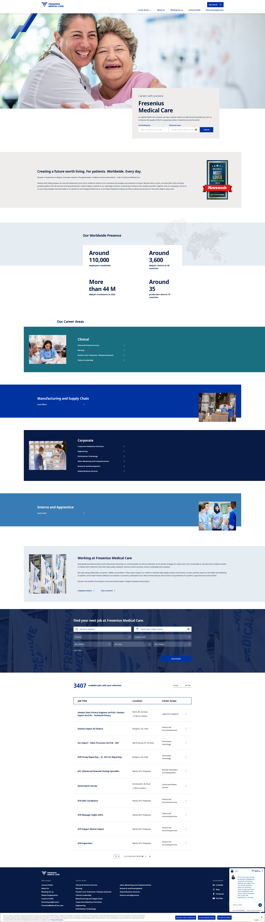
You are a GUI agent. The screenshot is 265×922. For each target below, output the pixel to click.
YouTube (219, 898)
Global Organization (49, 895)
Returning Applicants (215, 10)
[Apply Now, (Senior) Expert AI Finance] (186, 730)
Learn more (42, 513)
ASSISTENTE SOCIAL (87, 786)
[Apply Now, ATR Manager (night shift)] (186, 816)
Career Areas (143, 10)
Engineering (82, 451)
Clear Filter (77, 650)
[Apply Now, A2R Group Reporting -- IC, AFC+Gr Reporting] (186, 758)
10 (142, 856)
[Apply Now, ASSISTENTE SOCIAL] (186, 787)
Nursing (81, 350)
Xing (217, 889)
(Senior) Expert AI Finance (90, 728)
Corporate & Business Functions (91, 446)
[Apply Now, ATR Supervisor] (186, 844)
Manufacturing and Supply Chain (89, 899)
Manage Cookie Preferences (185, 917)
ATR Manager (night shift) (90, 814)
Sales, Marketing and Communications (93, 461)
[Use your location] (196, 130)
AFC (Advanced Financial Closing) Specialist (98, 771)
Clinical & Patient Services (88, 345)
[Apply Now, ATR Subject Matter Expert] (186, 830)
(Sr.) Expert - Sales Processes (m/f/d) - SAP (98, 742)
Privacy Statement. (57, 920)
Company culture (85, 591)
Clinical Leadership (85, 360)
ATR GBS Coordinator (88, 800)
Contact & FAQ (194, 10)
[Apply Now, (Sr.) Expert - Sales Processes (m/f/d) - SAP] (186, 744)
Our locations (107, 591)
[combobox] (182, 129)
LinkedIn (219, 885)
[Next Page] (146, 856)
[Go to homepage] (52, 4)
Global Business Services (88, 471)
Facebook (220, 894)
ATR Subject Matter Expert (91, 829)
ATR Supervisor (85, 843)
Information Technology (88, 456)
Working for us (176, 10)
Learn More (42, 404)
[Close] (261, 917)
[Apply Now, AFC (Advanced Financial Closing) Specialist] (186, 772)
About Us (161, 10)
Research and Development (89, 466)
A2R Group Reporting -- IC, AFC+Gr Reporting (100, 757)
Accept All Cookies (224, 917)
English (256, 920)
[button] (102, 637)
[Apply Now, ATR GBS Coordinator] (186, 802)
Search (206, 130)
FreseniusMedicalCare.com (52, 905)
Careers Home (47, 885)
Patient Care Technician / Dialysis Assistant (95, 355)
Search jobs (176, 659)
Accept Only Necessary (206, 917)
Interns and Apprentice (129, 895)
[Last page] (150, 856)
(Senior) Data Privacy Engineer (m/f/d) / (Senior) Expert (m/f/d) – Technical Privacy (101, 714)
